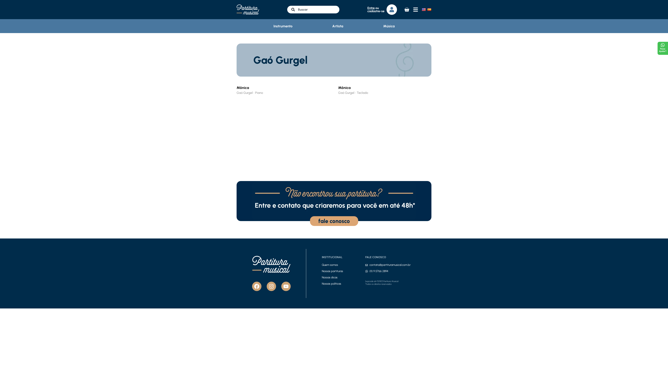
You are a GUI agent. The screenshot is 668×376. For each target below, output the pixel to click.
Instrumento (282, 26)
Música (389, 26)
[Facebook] (256, 286)
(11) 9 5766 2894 (378, 271)
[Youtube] (286, 286)
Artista (337, 26)
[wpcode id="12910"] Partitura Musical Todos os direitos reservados (381, 282)
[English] (424, 9)
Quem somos (330, 265)
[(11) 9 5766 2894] (366, 271)
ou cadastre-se (375, 9)
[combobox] (313, 9)
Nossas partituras (332, 271)
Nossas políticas (331, 283)
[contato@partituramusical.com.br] (366, 265)
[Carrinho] (406, 9)
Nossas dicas (329, 277)
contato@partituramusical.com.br (390, 265)
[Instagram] (271, 286)
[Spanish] (429, 9)
